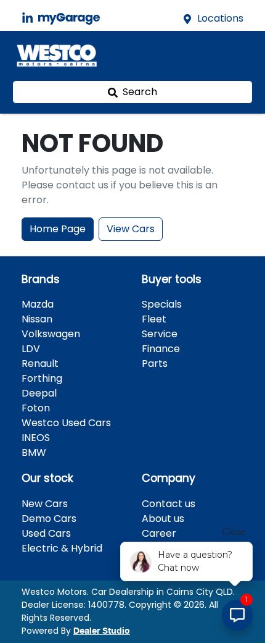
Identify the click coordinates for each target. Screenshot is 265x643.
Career (159, 533)
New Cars (45, 504)
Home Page (58, 229)
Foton (36, 408)
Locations (220, 18)
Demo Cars (49, 518)
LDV (31, 349)
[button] (236, 55)
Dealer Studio (101, 631)
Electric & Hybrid (62, 548)
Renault (40, 363)
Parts (155, 363)
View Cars (131, 229)
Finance (161, 349)
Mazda (38, 304)
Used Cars (46, 533)
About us (163, 518)
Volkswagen (51, 334)
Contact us (168, 504)
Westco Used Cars (66, 423)
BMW (34, 452)
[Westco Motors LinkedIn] (30, 18)
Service (159, 334)
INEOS (36, 438)
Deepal (39, 393)
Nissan (37, 319)
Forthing (42, 378)
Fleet (154, 319)
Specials (162, 304)
